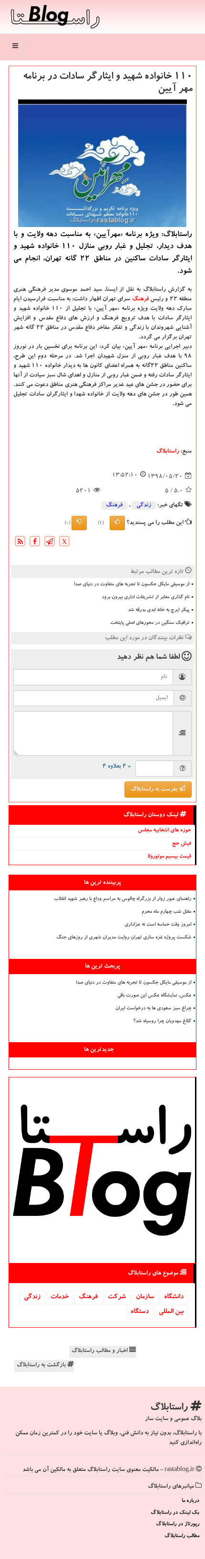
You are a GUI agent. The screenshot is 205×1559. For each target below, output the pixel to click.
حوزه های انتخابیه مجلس (164, 831)
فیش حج (181, 844)
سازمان (145, 1297)
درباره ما (190, 1501)
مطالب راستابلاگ (181, 1536)
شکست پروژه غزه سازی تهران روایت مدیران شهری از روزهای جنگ (123, 938)
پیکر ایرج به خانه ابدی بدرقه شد (158, 610)
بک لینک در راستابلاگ (175, 1513)
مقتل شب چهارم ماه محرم (166, 912)
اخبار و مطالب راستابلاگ (100, 1351)
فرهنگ (140, 299)
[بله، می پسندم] (117, 523)
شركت (117, 1297)
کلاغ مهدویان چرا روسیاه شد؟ (162, 1022)
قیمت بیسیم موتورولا (169, 857)
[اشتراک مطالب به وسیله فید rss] (20, 542)
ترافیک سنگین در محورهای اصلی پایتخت (149, 623)
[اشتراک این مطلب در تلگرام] (49, 542)
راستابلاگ (167, 451)
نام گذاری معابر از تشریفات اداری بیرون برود (145, 598)
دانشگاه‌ (174, 1297)
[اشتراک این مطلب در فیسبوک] (34, 542)
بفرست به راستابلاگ (155, 789)
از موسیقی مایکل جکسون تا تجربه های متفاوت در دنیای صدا (131, 585)
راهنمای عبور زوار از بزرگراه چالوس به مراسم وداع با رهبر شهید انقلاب (122, 899)
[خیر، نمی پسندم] (79, 523)
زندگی (143, 505)
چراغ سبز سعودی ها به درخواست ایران (153, 1009)
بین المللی (171, 1312)
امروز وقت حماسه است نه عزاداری (157, 925)
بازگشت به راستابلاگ (42, 1365)
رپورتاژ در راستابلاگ (177, 1524)
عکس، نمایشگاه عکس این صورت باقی (154, 996)
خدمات (60, 1297)
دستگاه (140, 1312)
